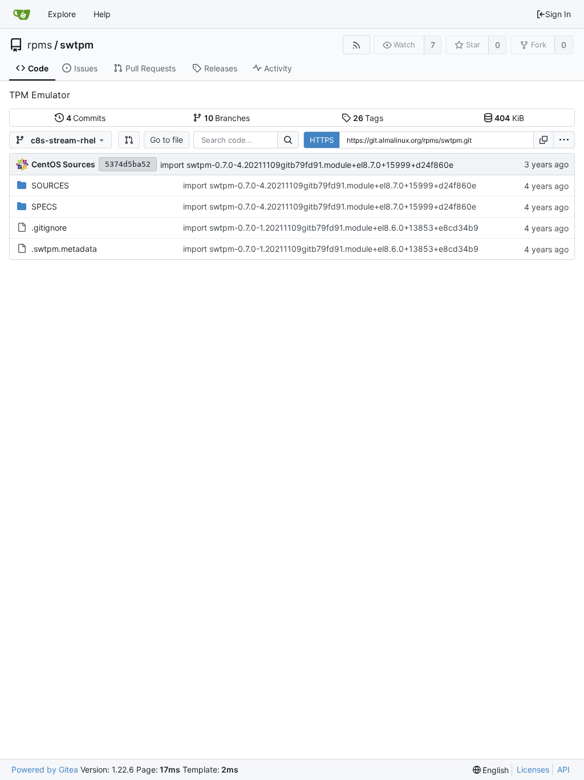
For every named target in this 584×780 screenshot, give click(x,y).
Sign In (558, 14)
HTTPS (322, 139)
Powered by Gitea (44, 769)
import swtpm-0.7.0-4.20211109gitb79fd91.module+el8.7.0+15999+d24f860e (306, 165)
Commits (86, 118)
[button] (129, 139)
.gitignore (49, 227)
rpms (39, 45)
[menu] (564, 139)
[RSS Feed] (356, 44)
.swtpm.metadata (64, 249)
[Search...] (288, 139)
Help (102, 14)
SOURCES (50, 185)
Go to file (166, 139)
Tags (368, 118)
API (563, 769)
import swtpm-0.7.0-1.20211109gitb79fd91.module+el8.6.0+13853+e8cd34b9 (330, 227)
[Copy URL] (543, 139)
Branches (227, 118)
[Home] (22, 14)
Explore (62, 14)
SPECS (44, 206)
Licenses (533, 769)
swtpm (77, 45)
